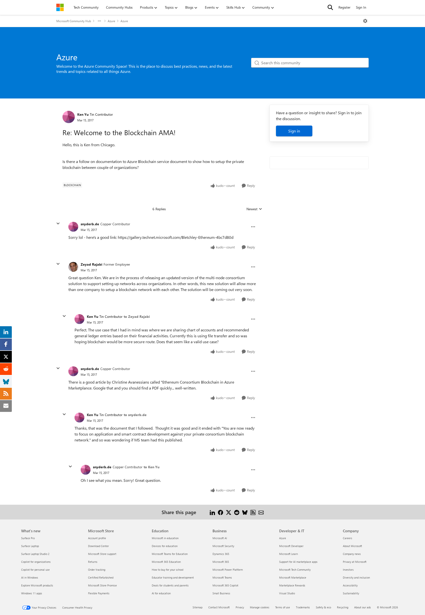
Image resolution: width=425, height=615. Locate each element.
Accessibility (350, 585)
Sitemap (197, 607)
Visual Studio (287, 593)
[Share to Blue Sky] (244, 512)
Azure (111, 21)
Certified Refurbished (100, 577)
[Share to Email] (261, 512)
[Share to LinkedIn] (212, 512)
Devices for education (165, 546)
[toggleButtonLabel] (365, 20)
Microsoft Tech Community (295, 569)
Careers (347, 538)
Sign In (361, 7)
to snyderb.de (135, 414)
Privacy (240, 607)
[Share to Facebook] (220, 512)
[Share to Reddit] (236, 512)
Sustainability (351, 593)
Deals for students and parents (170, 585)
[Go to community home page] (60, 7)
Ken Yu (83, 114)
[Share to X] (228, 512)
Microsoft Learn (288, 554)
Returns (92, 562)
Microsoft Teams (222, 577)
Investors (348, 569)
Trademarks (303, 607)
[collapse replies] (58, 224)
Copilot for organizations (36, 562)
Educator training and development (173, 577)
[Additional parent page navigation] (99, 20)
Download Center (98, 546)
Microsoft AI (219, 538)
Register (344, 7)
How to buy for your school (167, 569)
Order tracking (96, 569)
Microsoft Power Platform (227, 569)
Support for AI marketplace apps (298, 562)
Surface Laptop (30, 546)
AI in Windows (29, 577)
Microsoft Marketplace (292, 577)
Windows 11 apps (31, 593)
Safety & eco (323, 607)
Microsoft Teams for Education (170, 554)
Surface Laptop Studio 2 (35, 554)
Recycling (342, 607)
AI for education (161, 593)
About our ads (362, 607)
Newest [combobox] (254, 209)
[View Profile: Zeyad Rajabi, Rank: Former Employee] (73, 267)
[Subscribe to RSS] (253, 512)
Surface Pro (28, 538)
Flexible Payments (98, 593)
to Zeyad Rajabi (137, 316)
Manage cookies (259, 607)
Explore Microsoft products (37, 585)
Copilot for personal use (35, 569)
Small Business (221, 593)
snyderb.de (90, 224)
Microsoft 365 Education (166, 562)
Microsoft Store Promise (102, 585)
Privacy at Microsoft (354, 562)
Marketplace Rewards (292, 585)
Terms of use (282, 607)
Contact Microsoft (219, 607)
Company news (352, 554)
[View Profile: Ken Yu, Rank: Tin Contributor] (68, 117)
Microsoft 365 (220, 562)
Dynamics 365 (220, 554)
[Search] (330, 7)
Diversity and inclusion (356, 577)
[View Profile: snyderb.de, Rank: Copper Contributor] (73, 227)
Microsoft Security (223, 546)
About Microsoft (352, 546)
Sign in (294, 130)
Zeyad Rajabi (91, 264)
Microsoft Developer (291, 546)
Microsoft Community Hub (73, 21)
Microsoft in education (165, 538)
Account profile (97, 538)
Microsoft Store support (102, 554)
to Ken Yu (151, 467)
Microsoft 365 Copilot (225, 585)
